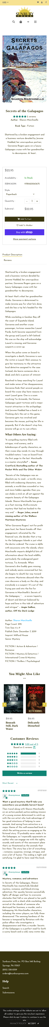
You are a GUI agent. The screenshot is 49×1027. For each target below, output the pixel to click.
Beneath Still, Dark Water (12, 725)
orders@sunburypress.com (15, 974)
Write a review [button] (24, 773)
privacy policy (18, 1024)
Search (5, 988)
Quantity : (10, 201)
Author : (15, 120)
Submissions (8, 993)
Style (7, 190)
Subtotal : (10, 209)
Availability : (11, 178)
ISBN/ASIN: (11, 184)
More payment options (24, 239)
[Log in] (28, 22)
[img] (9, 791)
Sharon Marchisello (22, 620)
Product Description (12, 255)
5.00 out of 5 (31, 744)
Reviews (8, 260)
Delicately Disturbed (33, 724)
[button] (20, 117)
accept (33, 1024)
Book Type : (21, 126)
